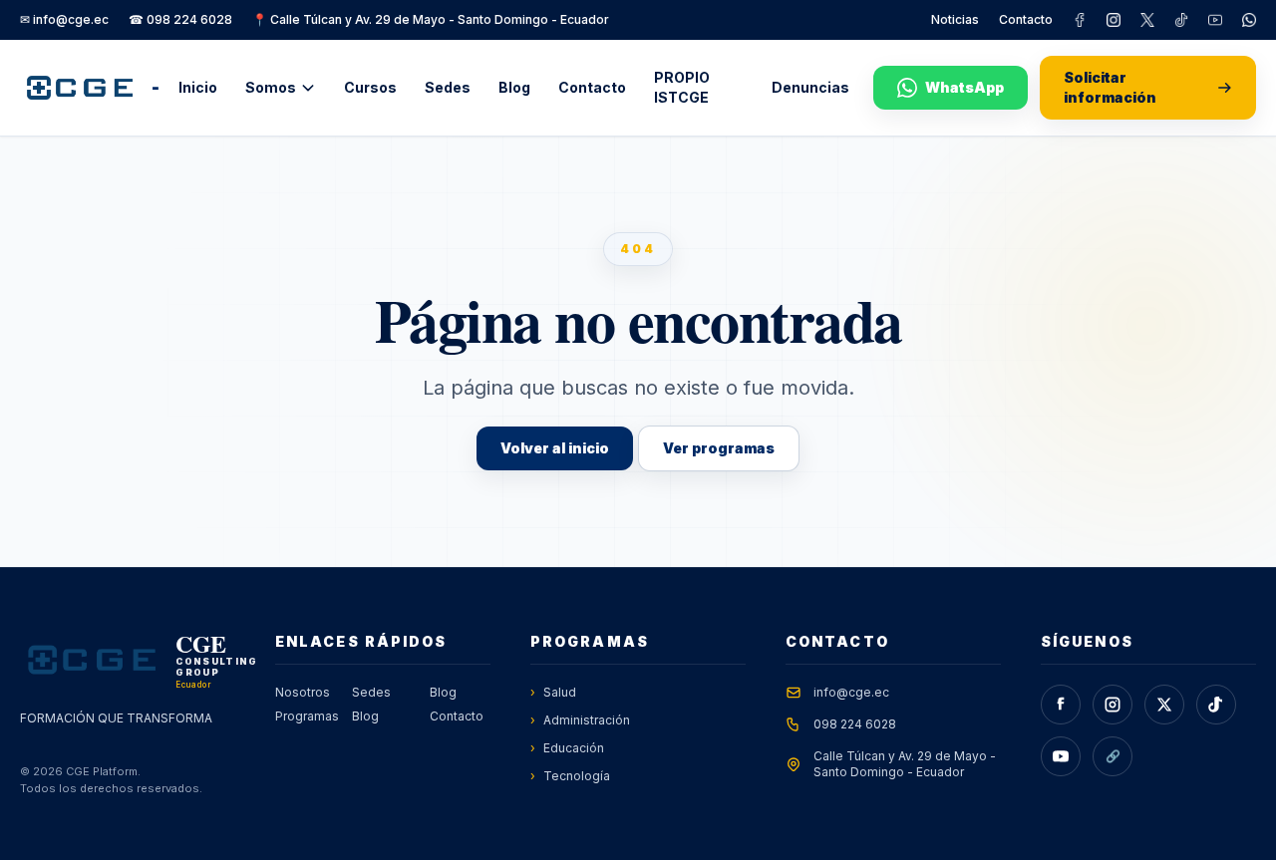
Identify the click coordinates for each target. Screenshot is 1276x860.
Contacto (1026, 19)
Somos (270, 87)
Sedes (448, 87)
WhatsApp (964, 87)
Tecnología (570, 775)
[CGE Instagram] (1113, 20)
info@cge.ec (851, 692)
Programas (305, 716)
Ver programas (719, 447)
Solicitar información (1110, 87)
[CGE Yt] (1215, 20)
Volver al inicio (554, 447)
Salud (553, 692)
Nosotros (302, 692)
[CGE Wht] (1249, 20)
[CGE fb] (1080, 20)
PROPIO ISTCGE (682, 87)
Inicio (197, 87)
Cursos (370, 87)
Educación (567, 747)
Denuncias (810, 87)
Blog (514, 87)
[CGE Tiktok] (1181, 20)
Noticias (955, 19)
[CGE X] (1147, 20)
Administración (580, 720)
